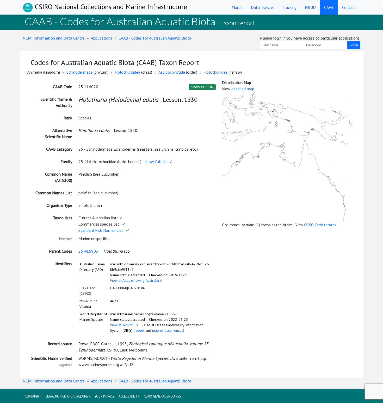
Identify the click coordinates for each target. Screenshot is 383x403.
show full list (156, 161)
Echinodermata (79, 72)
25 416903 (88, 251)
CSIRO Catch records (320, 224)
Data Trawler (262, 7)
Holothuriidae (215, 72)
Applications (101, 38)
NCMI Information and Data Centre (54, 38)
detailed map (242, 88)
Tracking (289, 7)
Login (354, 45)
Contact (349, 7)
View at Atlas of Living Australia (134, 280)
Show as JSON (202, 87)
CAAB (329, 7)
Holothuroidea (127, 72)
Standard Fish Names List (100, 230)
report (139, 330)
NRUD (310, 7)
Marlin (237, 7)
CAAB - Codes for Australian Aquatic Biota (155, 38)
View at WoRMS (122, 325)
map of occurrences (167, 330)
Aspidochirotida (171, 72)
